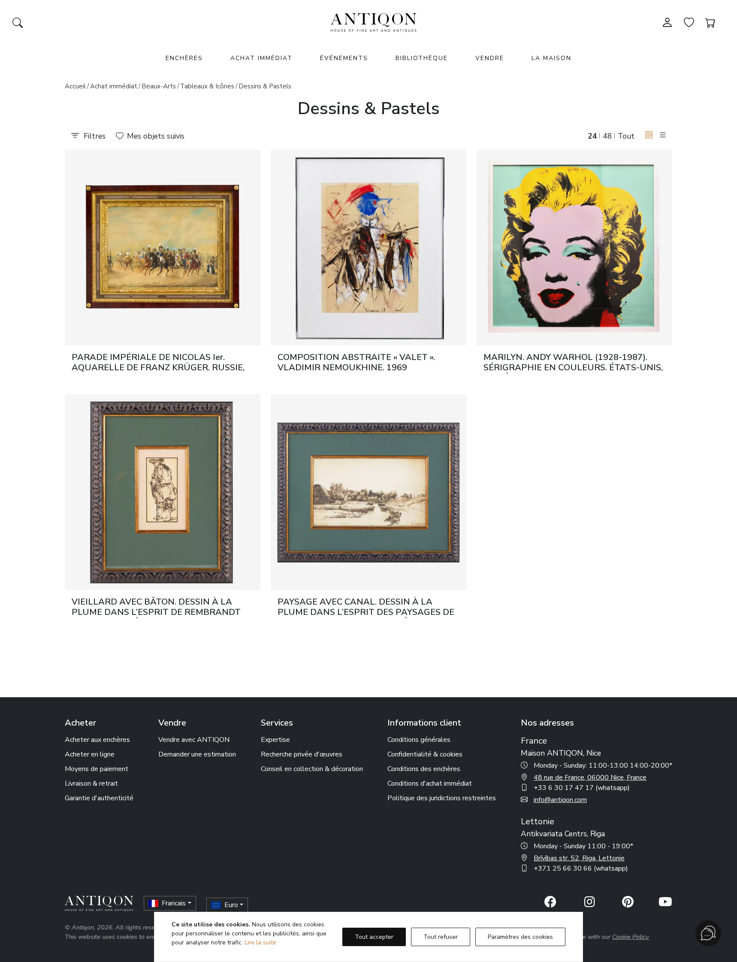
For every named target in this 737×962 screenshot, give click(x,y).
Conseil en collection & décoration (312, 769)
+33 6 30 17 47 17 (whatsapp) (582, 788)
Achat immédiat (261, 58)
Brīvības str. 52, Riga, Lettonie (579, 858)
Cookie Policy (630, 936)
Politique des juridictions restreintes (441, 798)
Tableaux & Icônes (207, 86)
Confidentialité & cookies (424, 754)
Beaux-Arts (159, 86)
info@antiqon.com (560, 800)
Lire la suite (260, 942)
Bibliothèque (422, 58)
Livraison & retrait (91, 783)
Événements (344, 58)
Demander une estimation (197, 754)
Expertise (275, 739)
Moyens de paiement (96, 769)
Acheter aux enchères (97, 739)
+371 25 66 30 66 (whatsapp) (581, 868)
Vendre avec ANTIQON (194, 739)
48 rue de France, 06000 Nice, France (590, 777)
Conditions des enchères (423, 769)
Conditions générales (418, 739)
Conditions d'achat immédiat (429, 783)
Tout (626, 136)
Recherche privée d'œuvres (301, 754)
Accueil (75, 86)
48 (607, 136)
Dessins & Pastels (265, 86)
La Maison (551, 58)
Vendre (489, 58)
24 (592, 136)
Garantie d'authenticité (99, 798)
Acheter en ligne (90, 754)
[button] (649, 135)
